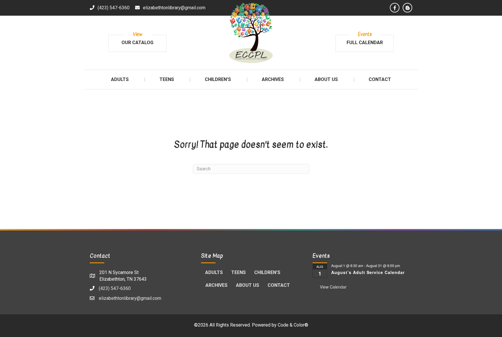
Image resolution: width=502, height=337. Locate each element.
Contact (279, 285)
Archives (216, 285)
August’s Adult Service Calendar (368, 272)
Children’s (267, 272)
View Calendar (333, 287)
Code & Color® (293, 325)
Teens (238, 272)
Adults (214, 272)
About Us (247, 285)
